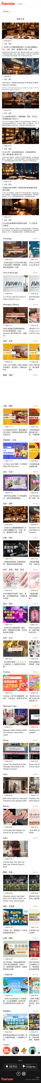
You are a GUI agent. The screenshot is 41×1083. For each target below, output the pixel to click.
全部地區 (6, 11)
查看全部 (35, 238)
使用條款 (38, 1077)
